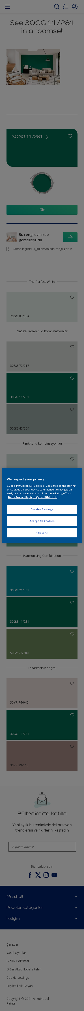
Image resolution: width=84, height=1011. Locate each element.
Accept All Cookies (42, 521)
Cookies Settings (42, 509)
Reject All (42, 532)
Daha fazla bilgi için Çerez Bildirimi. (32, 497)
